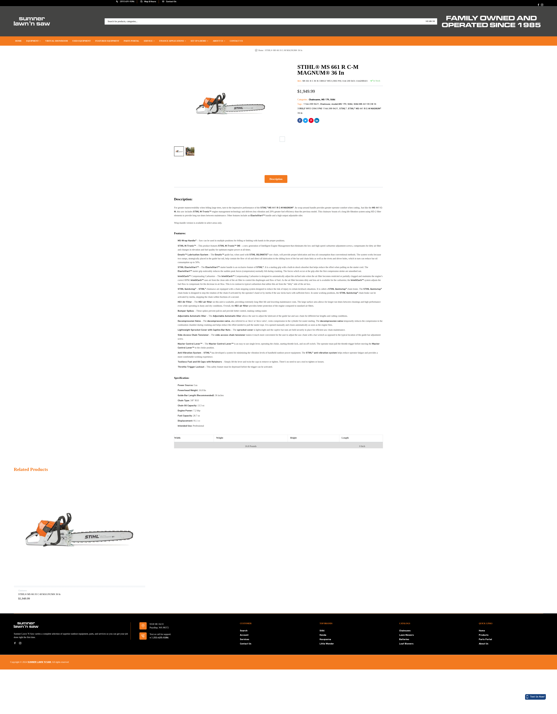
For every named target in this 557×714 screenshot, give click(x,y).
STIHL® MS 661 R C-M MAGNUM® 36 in (39, 594)
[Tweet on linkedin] (316, 120)
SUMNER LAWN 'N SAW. (39, 662)
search (430, 21)
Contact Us (171, 2)
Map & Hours (150, 2)
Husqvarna (325, 639)
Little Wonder (327, 644)
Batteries (404, 639)
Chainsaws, (315, 100)
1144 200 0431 (311, 104)
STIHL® (343, 109)
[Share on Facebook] (299, 120)
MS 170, (325, 100)
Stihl (332, 100)
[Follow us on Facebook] (538, 5)
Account (244, 635)
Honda (323, 635)
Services (244, 639)
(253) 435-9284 (127, 2)
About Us (483, 644)
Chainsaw (325, 104)
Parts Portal (485, 639)
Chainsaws (405, 631)
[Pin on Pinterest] (311, 120)
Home (260, 50)
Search (243, 631)
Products (484, 635)
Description (276, 179)
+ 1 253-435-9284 (159, 638)
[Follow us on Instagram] (542, 5)
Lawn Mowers (406, 635)
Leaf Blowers (406, 644)
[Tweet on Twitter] (305, 120)
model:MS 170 (338, 104)
